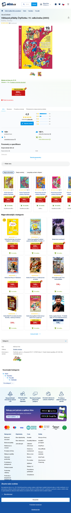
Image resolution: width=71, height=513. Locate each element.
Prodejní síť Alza (9, 451)
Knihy (24, 11)
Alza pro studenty (40, 453)
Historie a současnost (30, 450)
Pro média (30, 460)
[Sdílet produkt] (68, 17)
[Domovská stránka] (2, 11)
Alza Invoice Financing (41, 461)
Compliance (30, 474)
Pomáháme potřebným (30, 470)
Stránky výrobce (17, 349)
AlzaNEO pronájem (41, 441)
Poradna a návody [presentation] (19, 109)
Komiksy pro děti (8, 208)
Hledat (34, 4)
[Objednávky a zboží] (56, 4)
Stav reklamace (20, 440)
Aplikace (29, 463)
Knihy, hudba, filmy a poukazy (13, 11)
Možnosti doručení (7, 438)
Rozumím (35, 500)
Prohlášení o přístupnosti (8, 463)
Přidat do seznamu (8, 100)
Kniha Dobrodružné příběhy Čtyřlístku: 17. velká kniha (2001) (40, 193)
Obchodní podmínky (7, 458)
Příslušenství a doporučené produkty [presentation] (36, 109)
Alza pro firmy (42, 437)
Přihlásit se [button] (45, 5)
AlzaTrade (41, 457)
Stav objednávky (20, 437)
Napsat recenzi (28, 123)
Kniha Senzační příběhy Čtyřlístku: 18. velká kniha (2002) (9, 193)
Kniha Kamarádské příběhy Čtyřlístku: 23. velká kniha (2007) (56, 193)
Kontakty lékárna (31, 440)
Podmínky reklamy (7, 471)
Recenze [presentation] (9, 109)
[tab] (3, 109)
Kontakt (29, 437)
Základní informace (30, 444)
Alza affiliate (41, 449)
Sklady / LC (30, 466)
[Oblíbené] (59, 4)
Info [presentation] (3, 109)
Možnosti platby (8, 442)
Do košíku (14, 253)
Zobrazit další (34, 334)
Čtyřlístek (13, 380)
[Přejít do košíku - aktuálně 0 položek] (68, 4)
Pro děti (37, 11)
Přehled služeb (8, 467)
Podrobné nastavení (35, 505)
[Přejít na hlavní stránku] (9, 4)
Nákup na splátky (9, 454)
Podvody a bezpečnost (7, 476)
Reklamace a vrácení (8, 447)
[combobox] (26, 4)
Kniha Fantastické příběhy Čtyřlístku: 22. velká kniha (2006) (25, 193)
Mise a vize (30, 454)
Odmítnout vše (35, 509)
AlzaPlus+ (41, 445)
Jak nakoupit (19, 443)
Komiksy (30, 11)
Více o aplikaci (12, 416)
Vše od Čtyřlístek (5, 14)
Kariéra (29, 457)
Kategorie (5, 341)
